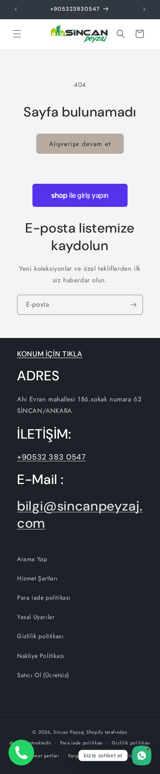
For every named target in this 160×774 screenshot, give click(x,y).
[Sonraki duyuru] (144, 9)
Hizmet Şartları (37, 578)
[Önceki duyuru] (15, 9)
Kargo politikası (85, 755)
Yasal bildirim (127, 755)
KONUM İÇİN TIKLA (49, 354)
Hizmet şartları (43, 755)
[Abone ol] (133, 305)
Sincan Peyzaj (68, 732)
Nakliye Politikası (41, 655)
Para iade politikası (44, 597)
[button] (17, 33)
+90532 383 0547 (51, 457)
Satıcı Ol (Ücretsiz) (43, 675)
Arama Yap (32, 559)
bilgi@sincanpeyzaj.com (80, 514)
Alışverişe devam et (80, 144)
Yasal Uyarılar (36, 617)
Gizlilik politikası (40, 636)
